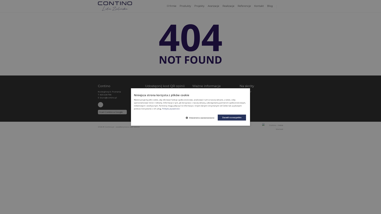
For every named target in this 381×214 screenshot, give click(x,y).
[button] (201, 117)
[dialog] (190, 107)
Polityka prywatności (171, 108)
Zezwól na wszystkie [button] (231, 117)
